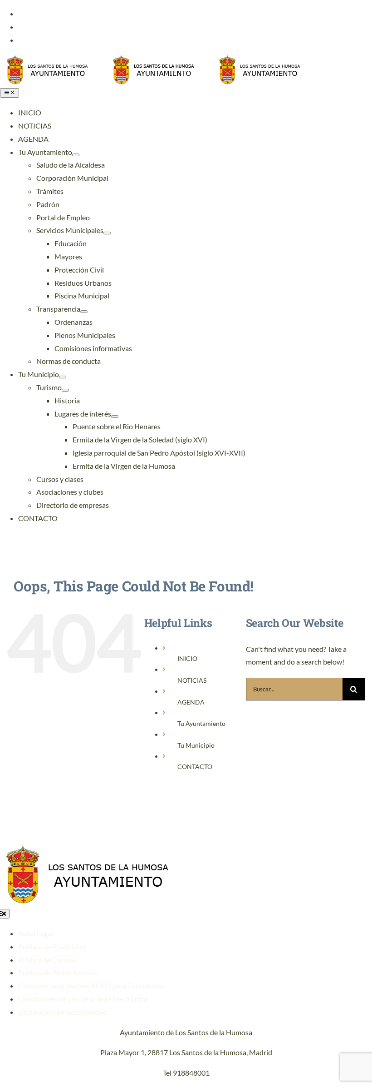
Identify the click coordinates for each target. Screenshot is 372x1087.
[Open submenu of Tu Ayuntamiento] (75, 155)
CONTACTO (194, 766)
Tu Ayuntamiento (201, 723)
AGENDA (191, 702)
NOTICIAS (191, 680)
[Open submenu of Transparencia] (84, 311)
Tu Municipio (196, 745)
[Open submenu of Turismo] (65, 390)
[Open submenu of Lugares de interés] (114, 416)
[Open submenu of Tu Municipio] (62, 377)
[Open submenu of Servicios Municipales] (107, 233)
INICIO (187, 658)
